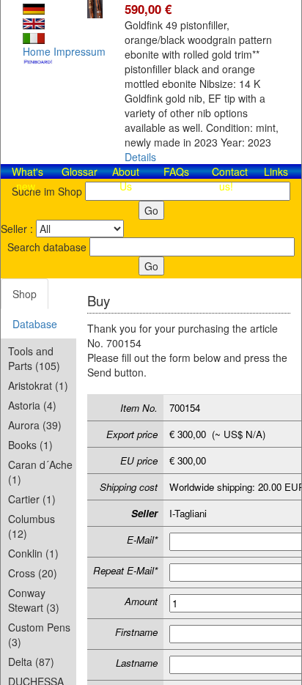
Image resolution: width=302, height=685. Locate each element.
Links (276, 171)
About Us (125, 178)
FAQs (176, 171)
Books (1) (30, 444)
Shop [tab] (24, 293)
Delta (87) (31, 661)
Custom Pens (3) (39, 634)
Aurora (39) (35, 425)
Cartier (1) (32, 499)
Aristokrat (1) (38, 385)
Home (37, 51)
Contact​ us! (230, 178)
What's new (27, 178)
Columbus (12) (31, 526)
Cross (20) (32, 573)
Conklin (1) (33, 553)
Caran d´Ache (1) (40, 471)
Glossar (79, 171)
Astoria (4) (32, 405)
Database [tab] (34, 323)
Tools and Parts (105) (34, 358)
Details (140, 156)
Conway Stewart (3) (33, 600)
